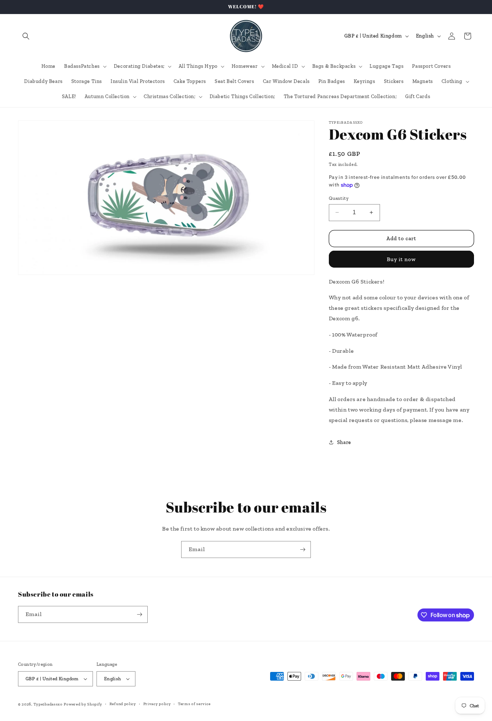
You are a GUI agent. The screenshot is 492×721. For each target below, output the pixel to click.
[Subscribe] (302, 549)
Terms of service (194, 704)
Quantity (339, 198)
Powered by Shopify (83, 704)
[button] (26, 36)
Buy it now (401, 259)
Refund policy (122, 704)
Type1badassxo (48, 704)
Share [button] (344, 442)
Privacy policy (157, 704)
